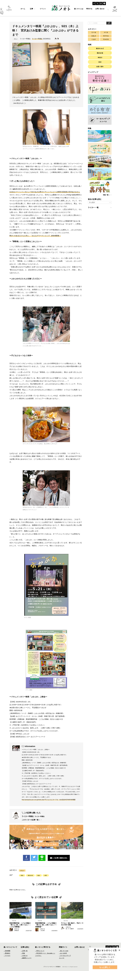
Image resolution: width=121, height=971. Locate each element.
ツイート (34, 859)
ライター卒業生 (37, 39)
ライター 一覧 (93, 207)
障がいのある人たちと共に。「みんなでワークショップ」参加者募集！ (35, 236)
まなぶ (22, 870)
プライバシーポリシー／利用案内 (51, 966)
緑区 (46, 875)
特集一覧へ (106, 195)
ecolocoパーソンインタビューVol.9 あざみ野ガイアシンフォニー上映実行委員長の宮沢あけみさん (44, 192)
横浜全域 (30, 875)
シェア (26, 859)
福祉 (38, 875)
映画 (22, 875)
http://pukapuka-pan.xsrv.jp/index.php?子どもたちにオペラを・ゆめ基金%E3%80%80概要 (48, 799)
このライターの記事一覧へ (31, 820)
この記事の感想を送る (59, 858)
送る (42, 859)
